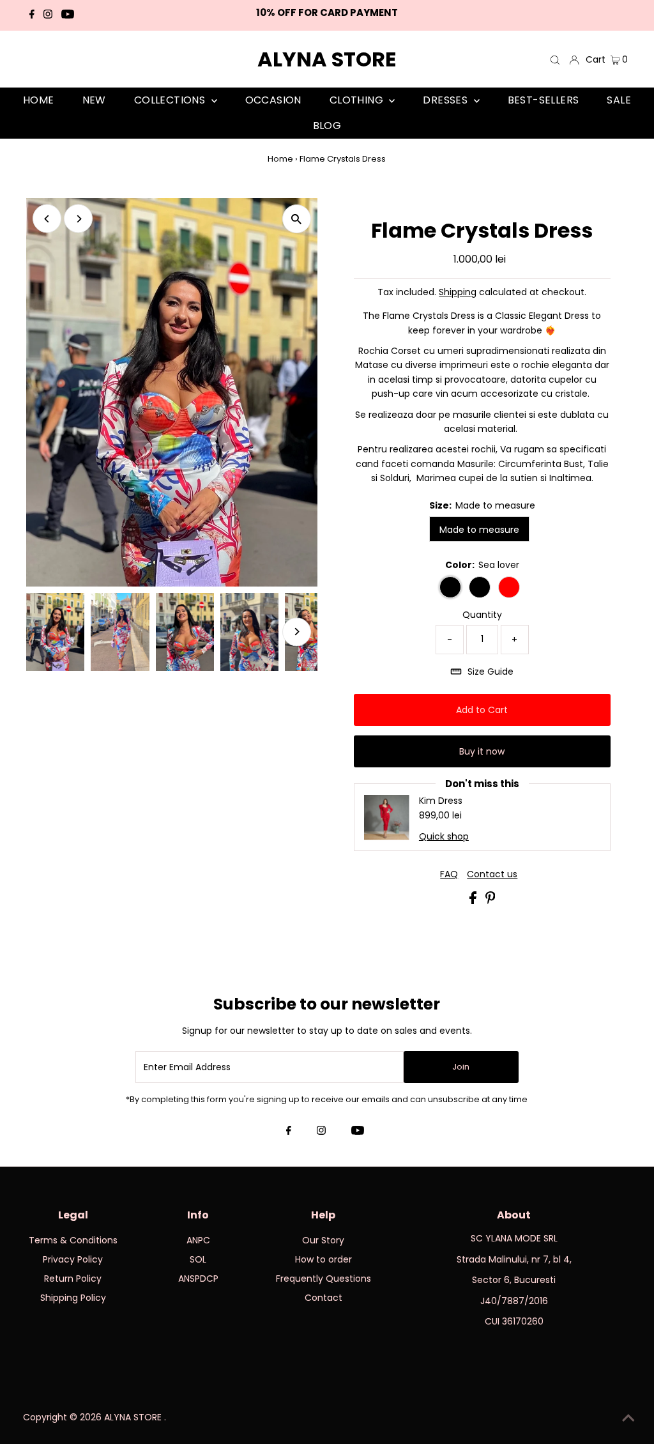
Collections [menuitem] (171, 100)
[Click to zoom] (296, 218)
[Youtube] (67, 15)
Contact (323, 1297)
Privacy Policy (73, 1259)
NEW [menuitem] (94, 100)
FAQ (449, 874)
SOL (198, 1259)
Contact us (492, 874)
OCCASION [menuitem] (273, 100)
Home (280, 159)
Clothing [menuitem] (358, 100)
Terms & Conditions (73, 1240)
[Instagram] (48, 15)
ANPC (198, 1240)
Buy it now (482, 751)
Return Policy (73, 1278)
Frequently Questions (323, 1278)
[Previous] (47, 218)
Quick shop (444, 836)
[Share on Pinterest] (490, 901)
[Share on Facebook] (474, 901)
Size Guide (490, 671)
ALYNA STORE (327, 59)
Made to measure (479, 529)
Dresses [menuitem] (446, 100)
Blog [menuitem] (327, 125)
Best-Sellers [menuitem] (543, 100)
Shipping (457, 292)
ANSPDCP (198, 1278)
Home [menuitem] (38, 100)
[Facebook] (32, 15)
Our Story (323, 1240)
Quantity (482, 614)
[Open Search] (555, 59)
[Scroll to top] (628, 1418)
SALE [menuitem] (619, 100)
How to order (323, 1259)
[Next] (78, 218)
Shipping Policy (73, 1297)
